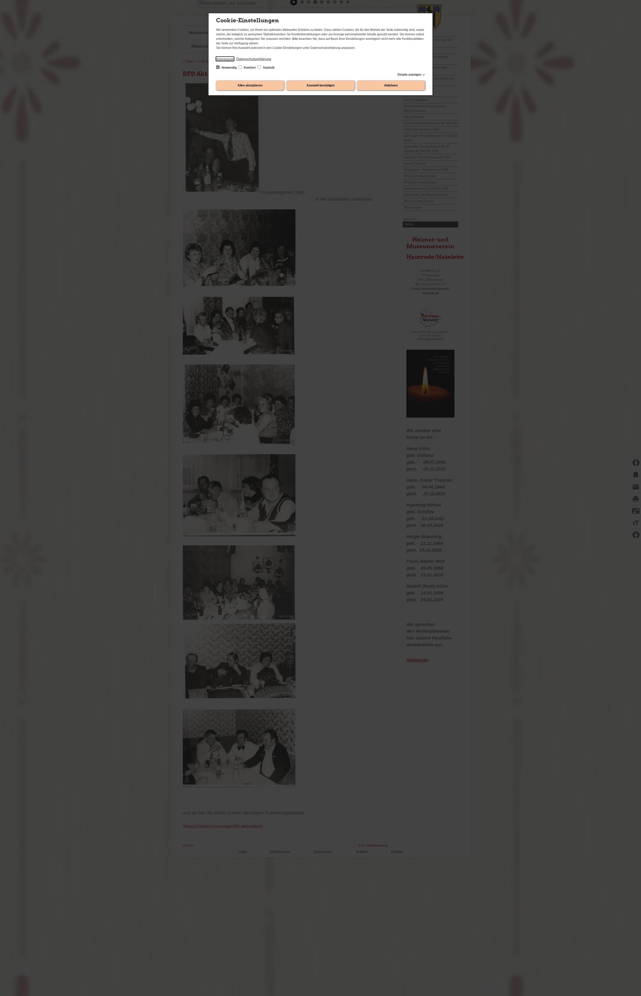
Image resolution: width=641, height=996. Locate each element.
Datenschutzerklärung (253, 59)
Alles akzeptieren (250, 85)
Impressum (225, 59)
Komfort (249, 67)
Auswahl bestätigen (320, 85)
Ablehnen (391, 85)
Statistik (268, 67)
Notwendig (229, 67)
